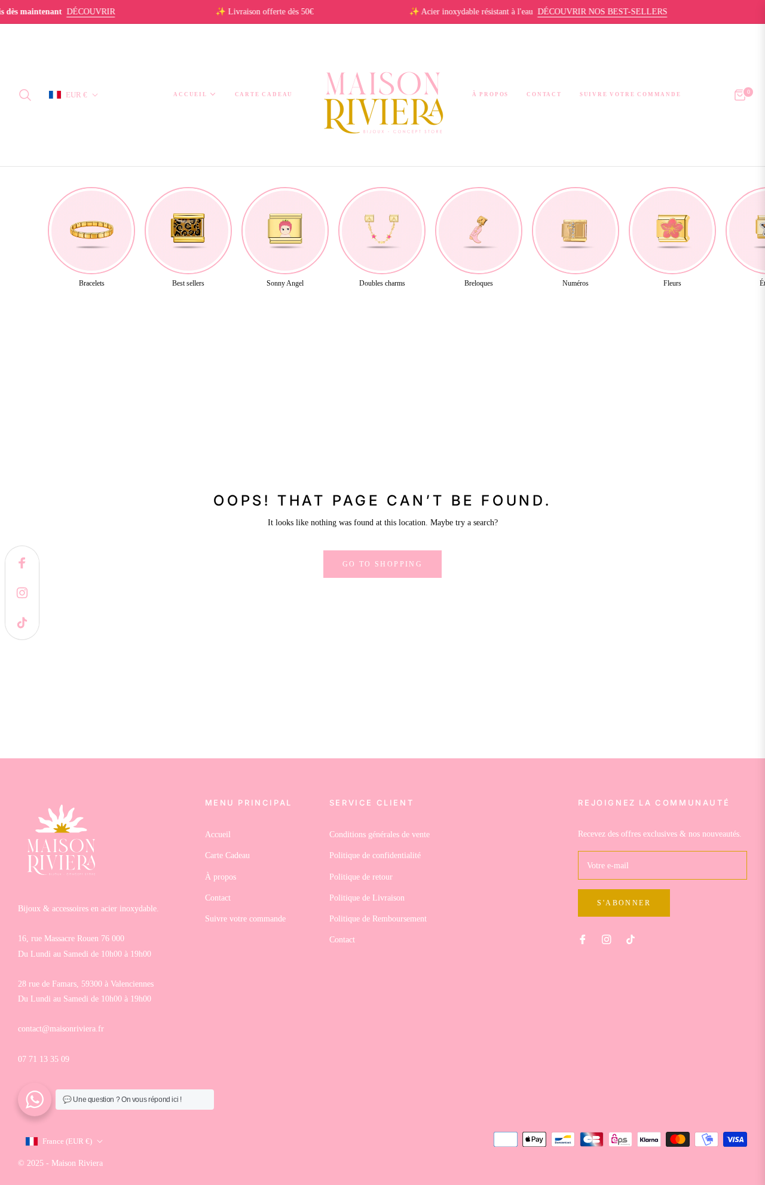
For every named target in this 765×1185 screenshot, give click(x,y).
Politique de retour (361, 876)
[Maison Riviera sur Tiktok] (633, 938)
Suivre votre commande (245, 918)
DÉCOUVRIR (72, 11)
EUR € (76, 94)
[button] (28, 95)
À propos (220, 876)
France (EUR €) (67, 1141)
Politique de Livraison (367, 897)
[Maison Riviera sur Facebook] (582, 938)
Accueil (218, 834)
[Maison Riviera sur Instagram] (606, 938)
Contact (218, 897)
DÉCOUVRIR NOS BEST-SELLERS (583, 11)
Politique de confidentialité (375, 855)
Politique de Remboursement (378, 918)
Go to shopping (382, 564)
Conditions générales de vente (379, 834)
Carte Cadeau (227, 855)
